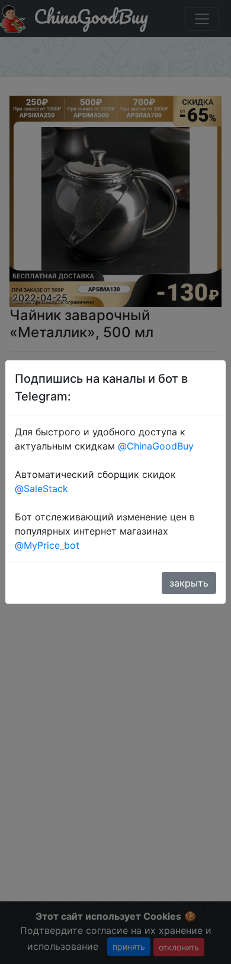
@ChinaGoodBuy (156, 446)
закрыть (188, 583)
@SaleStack (41, 488)
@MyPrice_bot (47, 545)
